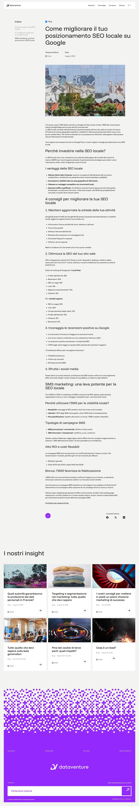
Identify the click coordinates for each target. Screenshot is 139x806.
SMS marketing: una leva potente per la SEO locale (25, 39)
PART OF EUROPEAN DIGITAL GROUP (119, 783)
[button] (91, 5)
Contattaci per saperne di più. (57, 503)
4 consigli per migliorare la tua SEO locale (24, 34)
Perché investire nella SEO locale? (25, 28)
